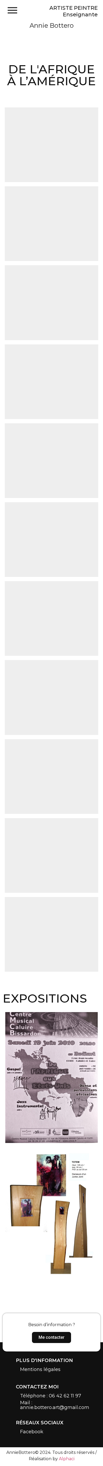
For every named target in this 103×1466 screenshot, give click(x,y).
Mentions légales (40, 1369)
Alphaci (66, 1458)
